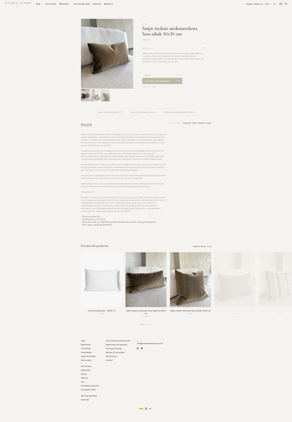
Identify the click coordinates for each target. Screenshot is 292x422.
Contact (109, 360)
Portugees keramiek (90, 386)
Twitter (194, 123)
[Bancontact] (151, 409)
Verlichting (86, 348)
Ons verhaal (51, 4)
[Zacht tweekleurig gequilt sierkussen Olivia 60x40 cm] (235, 279)
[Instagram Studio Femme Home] (138, 348)
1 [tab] (142, 324)
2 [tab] (146, 324)
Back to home (200, 246)
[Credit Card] (146, 409)
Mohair (84, 374)
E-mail (208, 123)
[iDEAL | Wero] (141, 409)
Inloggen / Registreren (254, 4)
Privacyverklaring (113, 348)
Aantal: (147, 75)
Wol (82, 382)
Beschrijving (86, 124)
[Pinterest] (142, 348)
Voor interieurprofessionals (118, 341)
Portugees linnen (88, 389)
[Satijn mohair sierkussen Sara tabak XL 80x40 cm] (146, 279)
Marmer (84, 378)
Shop (38, 4)
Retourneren (111, 356)
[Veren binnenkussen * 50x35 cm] (101, 279)
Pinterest (201, 123)
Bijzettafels (86, 344)
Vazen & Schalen (88, 356)
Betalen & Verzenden (115, 352)
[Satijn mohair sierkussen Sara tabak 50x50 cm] (190, 279)
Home (144, 24)
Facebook (186, 123)
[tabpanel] (107, 54)
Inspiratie (97, 4)
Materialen (63, 4)
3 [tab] (150, 324)
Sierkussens (86, 360)
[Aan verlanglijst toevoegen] (204, 48)
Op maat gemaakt (82, 4)
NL (274, 4)
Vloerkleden (86, 352)
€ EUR (267, 4)
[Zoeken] (286, 4)
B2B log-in (108, 4)
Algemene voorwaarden (116, 344)
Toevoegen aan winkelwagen (157, 81)
